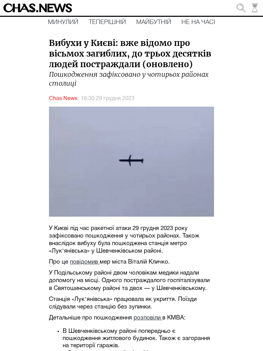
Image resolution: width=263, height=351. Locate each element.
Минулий (63, 22)
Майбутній (153, 22)
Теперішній (107, 22)
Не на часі (198, 22)
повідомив (85, 262)
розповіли (148, 317)
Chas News (63, 98)
